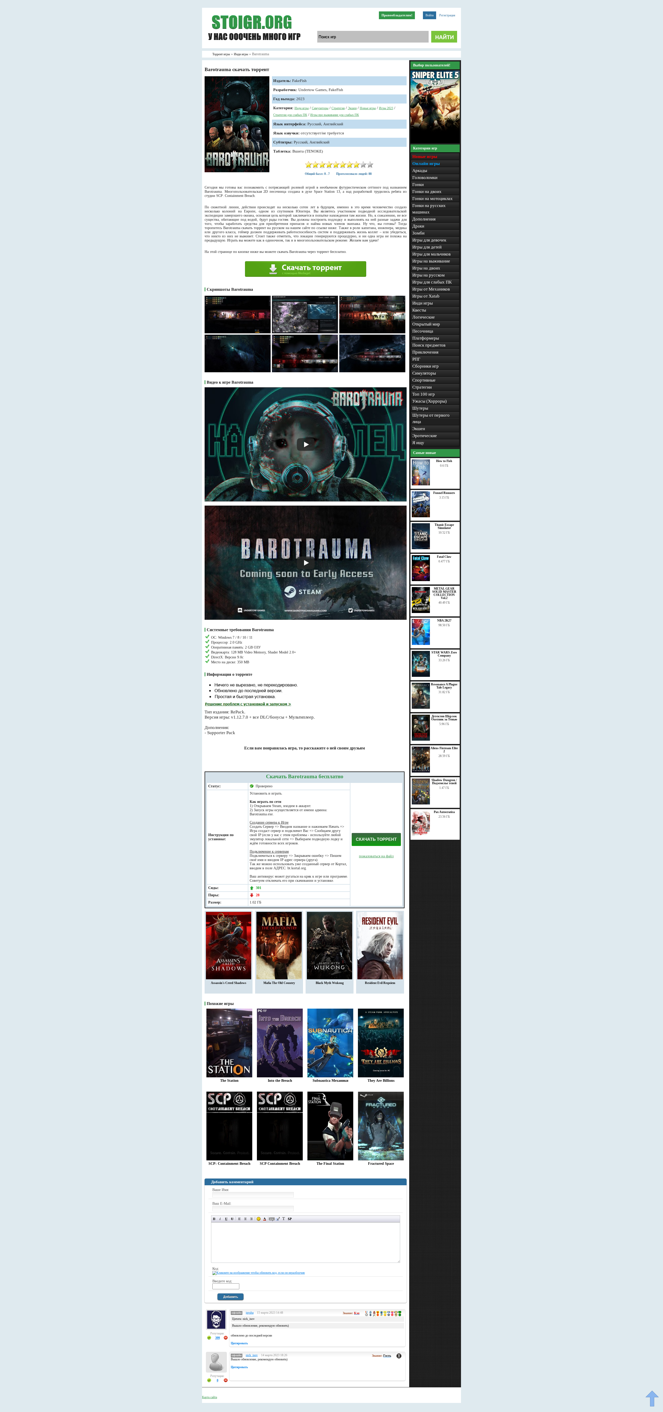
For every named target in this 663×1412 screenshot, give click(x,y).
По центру (245, 1219)
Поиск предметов (428, 345)
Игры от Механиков (431, 289)
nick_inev (252, 1355)
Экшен (352, 108)
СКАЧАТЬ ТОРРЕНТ (376, 839)
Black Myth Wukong (330, 983)
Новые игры (368, 108)
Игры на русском (428, 275)
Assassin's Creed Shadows (228, 983)
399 (217, 1338)
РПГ (416, 359)
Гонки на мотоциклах (432, 198)
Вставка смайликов (259, 1219)
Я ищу (418, 442)
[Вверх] (652, 1398)
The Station (229, 1081)
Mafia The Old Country (279, 983)
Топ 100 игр (423, 394)
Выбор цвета (265, 1219)
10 (370, 164)
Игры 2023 (386, 108)
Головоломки (424, 177)
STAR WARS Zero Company (444, 654)
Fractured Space (381, 1164)
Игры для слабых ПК (432, 282)
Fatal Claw (444, 557)
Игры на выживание (431, 261)
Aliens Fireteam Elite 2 (444, 749)
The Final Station (330, 1164)
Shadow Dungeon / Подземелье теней (444, 781)
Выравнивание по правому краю (251, 1219)
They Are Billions (380, 1081)
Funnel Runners (444, 493)
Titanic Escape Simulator (444, 526)
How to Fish (444, 461)
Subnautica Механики (330, 1081)
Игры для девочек (429, 240)
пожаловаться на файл (376, 856)
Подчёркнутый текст (226, 1219)
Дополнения (424, 219)
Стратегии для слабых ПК (290, 115)
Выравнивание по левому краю (239, 1219)
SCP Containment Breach (280, 1164)
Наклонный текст (220, 1219)
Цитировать (239, 1343)
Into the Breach (280, 1081)
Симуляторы (320, 108)
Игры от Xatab (425, 296)
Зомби (418, 233)
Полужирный (214, 1219)
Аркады (419, 170)
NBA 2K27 (444, 620)
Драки (418, 226)
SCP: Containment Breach (229, 1164)
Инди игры (301, 108)
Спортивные (424, 380)
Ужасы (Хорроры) (429, 401)
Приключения (425, 352)
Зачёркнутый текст (232, 1219)
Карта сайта (209, 1397)
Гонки (418, 184)
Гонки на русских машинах (429, 209)
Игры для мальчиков (431, 254)
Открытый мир (426, 324)
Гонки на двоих (427, 191)
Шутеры (420, 408)
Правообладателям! (396, 15)
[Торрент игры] (254, 47)
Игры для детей (427, 247)
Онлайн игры (426, 163)
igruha (250, 1312)
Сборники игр (425, 366)
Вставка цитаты (278, 1219)
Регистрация (447, 15)
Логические (423, 317)
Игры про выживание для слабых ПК (334, 115)
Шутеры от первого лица (431, 418)
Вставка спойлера (290, 1219)
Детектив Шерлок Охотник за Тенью (444, 717)
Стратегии (338, 108)
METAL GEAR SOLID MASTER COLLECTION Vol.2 (444, 593)
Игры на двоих (426, 268)
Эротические (424, 435)
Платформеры (425, 338)
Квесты (419, 310)
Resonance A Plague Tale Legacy (444, 686)
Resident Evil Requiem (380, 983)
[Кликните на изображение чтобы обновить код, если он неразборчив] (258, 1273)
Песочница (422, 331)
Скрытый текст (272, 1219)
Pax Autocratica (444, 812)
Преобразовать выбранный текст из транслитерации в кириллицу (284, 1219)
